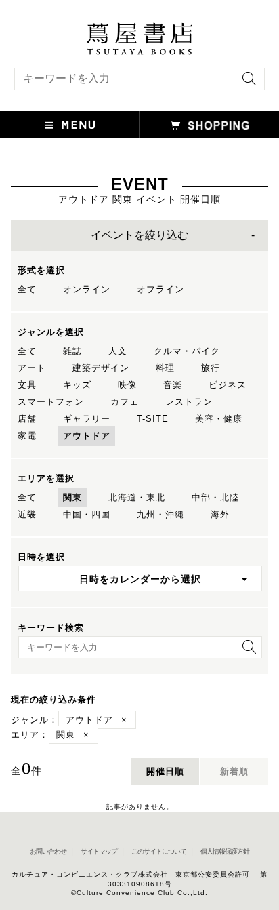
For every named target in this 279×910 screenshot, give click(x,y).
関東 (72, 497)
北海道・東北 (136, 497)
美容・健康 (218, 419)
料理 (165, 368)
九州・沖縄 (160, 514)
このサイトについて (158, 851)
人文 (117, 351)
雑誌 (72, 351)
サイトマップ (99, 851)
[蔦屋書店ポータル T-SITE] (139, 29)
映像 (127, 385)
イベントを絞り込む (139, 235)
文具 (27, 385)
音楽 (172, 385)
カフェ (124, 402)
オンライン (86, 289)
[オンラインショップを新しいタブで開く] (209, 124)
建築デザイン (100, 368)
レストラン (189, 402)
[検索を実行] (246, 83)
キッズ (77, 385)
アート (32, 368)
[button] (70, 124)
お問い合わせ (48, 851)
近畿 (27, 514)
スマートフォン (51, 402)
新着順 (234, 771)
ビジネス (227, 385)
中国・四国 (86, 514)
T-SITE (153, 419)
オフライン (160, 289)
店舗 (27, 419)
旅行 (210, 368)
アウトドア (86, 436)
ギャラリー (86, 419)
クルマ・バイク (187, 351)
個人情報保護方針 (224, 851)
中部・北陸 (215, 497)
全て (27, 289)
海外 (220, 514)
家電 (27, 436)
